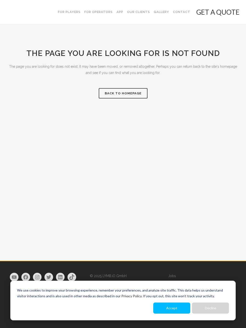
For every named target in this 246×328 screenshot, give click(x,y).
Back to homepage (123, 93)
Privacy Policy (131, 296)
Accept (171, 308)
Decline (210, 308)
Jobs (172, 276)
